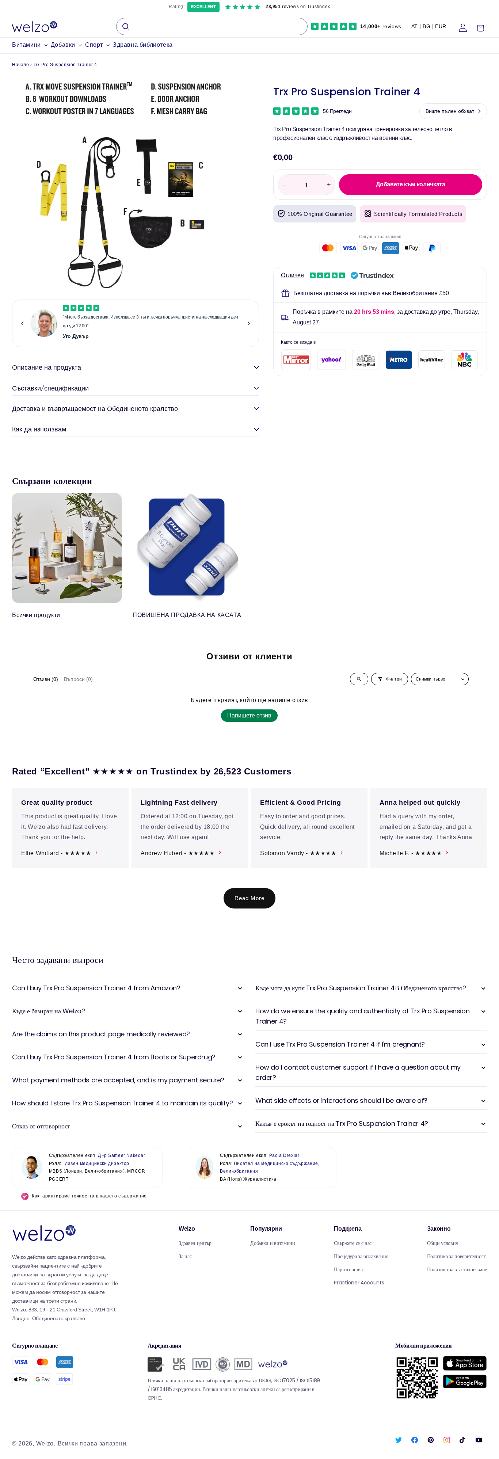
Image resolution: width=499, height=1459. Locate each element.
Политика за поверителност (456, 1256)
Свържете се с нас (353, 1243)
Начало (20, 64)
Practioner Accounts (359, 1282)
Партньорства (348, 1269)
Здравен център (195, 1243)
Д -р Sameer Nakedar (121, 1155)
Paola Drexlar (284, 1155)
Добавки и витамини (272, 1243)
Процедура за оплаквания (361, 1256)
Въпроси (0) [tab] (78, 679)
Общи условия (442, 1243)
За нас (185, 1256)
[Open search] (359, 679)
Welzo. (46, 1443)
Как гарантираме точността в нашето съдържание (89, 1196)
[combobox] (212, 26)
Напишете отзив (249, 715)
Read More (249, 898)
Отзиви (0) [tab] (45, 679)
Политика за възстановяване (457, 1269)
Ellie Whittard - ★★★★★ (56, 853)
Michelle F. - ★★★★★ (411, 853)
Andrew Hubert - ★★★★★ (178, 853)
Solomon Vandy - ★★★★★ (298, 853)
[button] (31, 45)
